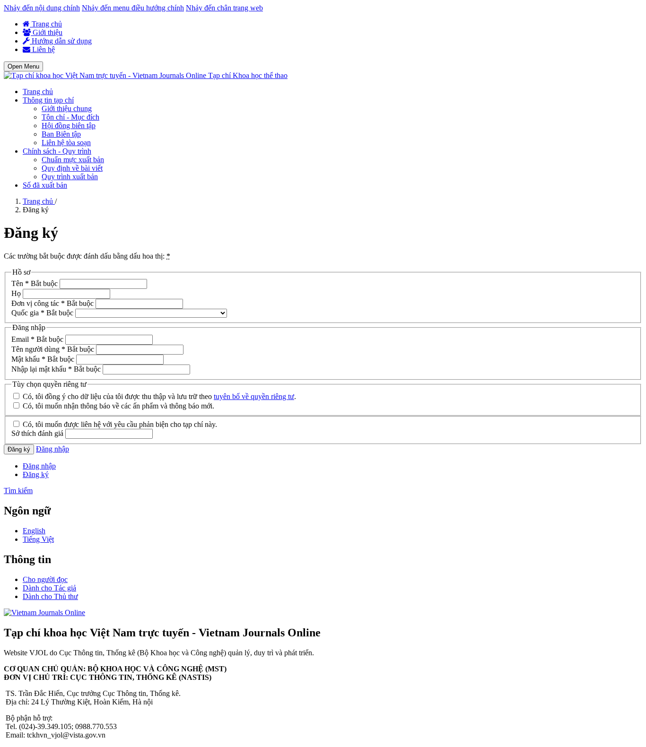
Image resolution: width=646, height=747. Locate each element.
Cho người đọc (45, 579)
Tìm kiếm (18, 490)
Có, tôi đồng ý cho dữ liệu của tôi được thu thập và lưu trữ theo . (158, 396)
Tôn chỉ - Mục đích (70, 117)
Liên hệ (42, 49)
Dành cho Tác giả (49, 588)
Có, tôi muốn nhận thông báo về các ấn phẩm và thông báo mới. (117, 406)
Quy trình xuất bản (70, 177)
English (34, 531)
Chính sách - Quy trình (57, 151)
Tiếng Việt (38, 539)
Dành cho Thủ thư (50, 596)
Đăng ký (19, 449)
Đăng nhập (52, 449)
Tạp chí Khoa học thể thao (248, 75)
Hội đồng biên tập (69, 126)
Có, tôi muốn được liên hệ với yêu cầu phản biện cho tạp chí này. (119, 424)
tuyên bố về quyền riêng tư (254, 396)
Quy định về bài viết (72, 168)
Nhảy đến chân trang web (224, 8)
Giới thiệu (46, 32)
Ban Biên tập (61, 134)
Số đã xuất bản (45, 185)
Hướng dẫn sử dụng (61, 41)
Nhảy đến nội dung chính (42, 8)
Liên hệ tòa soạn (66, 143)
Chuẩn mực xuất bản (73, 160)
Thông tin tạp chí (48, 100)
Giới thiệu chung (67, 108)
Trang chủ (46, 24)
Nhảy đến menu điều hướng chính (133, 8)
